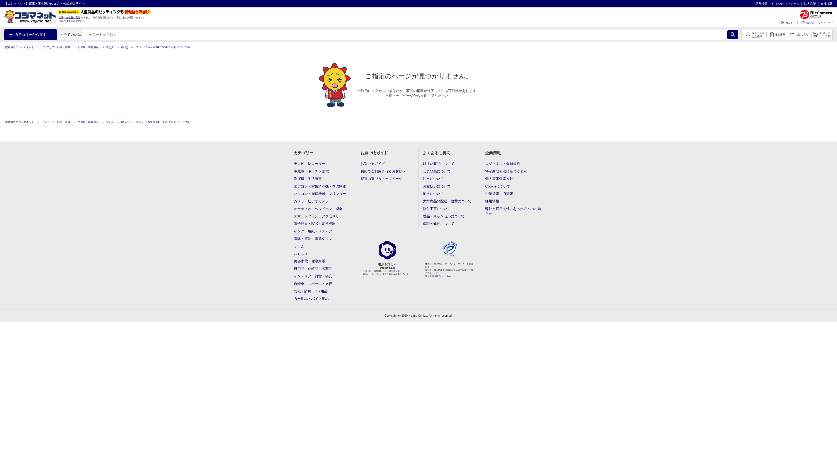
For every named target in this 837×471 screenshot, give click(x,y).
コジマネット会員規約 (502, 164)
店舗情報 (761, 3)
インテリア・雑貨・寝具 (55, 47)
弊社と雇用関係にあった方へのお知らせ (513, 211)
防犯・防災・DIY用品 (311, 291)
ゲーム (299, 246)
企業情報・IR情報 (499, 194)
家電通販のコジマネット (19, 47)
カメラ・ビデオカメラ (311, 201)
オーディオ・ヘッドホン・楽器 (318, 209)
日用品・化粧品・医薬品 (313, 269)
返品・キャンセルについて (444, 216)
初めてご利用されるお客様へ (383, 171)
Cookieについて (497, 186)
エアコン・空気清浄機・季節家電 (320, 186)
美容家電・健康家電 (309, 261)
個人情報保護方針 (499, 179)
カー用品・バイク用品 (311, 298)
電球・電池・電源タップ (313, 239)
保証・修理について (438, 223)
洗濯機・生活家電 (308, 179)
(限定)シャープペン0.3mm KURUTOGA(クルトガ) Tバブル (155, 47)
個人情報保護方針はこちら (438, 276)
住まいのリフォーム (786, 3)
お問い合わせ (807, 22)
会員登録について (437, 171)
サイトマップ (825, 22)
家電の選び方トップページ (381, 179)
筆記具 (110, 47)
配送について (433, 194)
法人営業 (810, 3)
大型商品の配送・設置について (447, 201)
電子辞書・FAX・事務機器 (314, 223)
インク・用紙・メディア (313, 231)
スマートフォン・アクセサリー (318, 216)
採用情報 (492, 201)
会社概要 (826, 3)
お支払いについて (437, 186)
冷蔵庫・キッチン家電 (311, 171)
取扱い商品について (438, 164)
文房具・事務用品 (88, 47)
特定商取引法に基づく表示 (506, 171)
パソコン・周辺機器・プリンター (320, 194)
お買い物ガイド (786, 22)
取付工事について (437, 209)
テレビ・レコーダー (309, 164)
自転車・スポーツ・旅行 (313, 284)
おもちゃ (301, 254)
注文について (433, 179)
